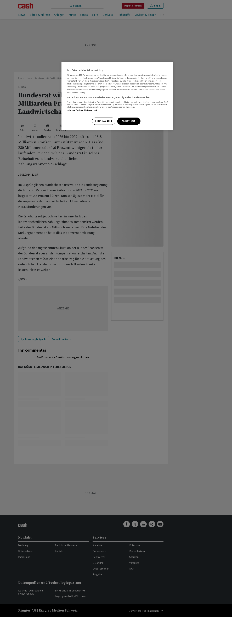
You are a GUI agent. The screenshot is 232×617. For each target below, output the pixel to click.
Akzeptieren (128, 121)
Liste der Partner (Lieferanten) (82, 110)
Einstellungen (103, 121)
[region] (117, 96)
